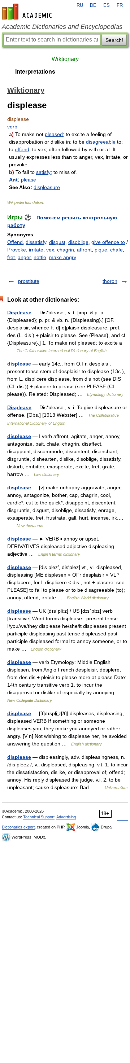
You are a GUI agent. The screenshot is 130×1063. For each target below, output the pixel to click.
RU (80, 5)
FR (120, 5)
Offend (15, 242)
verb (12, 127)
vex (50, 250)
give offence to (108, 242)
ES (106, 5)
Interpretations (35, 72)
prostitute (28, 281)
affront (84, 250)
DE (93, 5)
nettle (40, 257)
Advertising (66, 817)
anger (24, 257)
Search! (114, 40)
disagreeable (101, 142)
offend (22, 149)
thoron (110, 281)
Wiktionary (65, 59)
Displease (19, 312)
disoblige (78, 242)
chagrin (65, 250)
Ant (13, 180)
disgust (57, 242)
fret (11, 257)
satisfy (43, 172)
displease (19, 364)
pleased (54, 134)
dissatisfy (36, 242)
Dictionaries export (18, 827)
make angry (62, 257)
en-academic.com (28, 11)
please (28, 180)
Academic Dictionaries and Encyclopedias (62, 26)
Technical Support (39, 817)
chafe (116, 250)
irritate (36, 250)
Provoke (16, 250)
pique (101, 250)
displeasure (47, 187)
